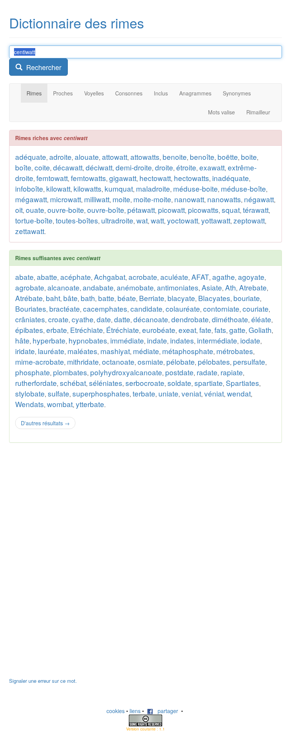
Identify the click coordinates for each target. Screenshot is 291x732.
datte (122, 319)
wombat (60, 404)
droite (164, 167)
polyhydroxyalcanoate (126, 372)
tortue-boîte (34, 220)
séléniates (105, 383)
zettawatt (29, 231)
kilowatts (88, 188)
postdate (179, 372)
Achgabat (109, 277)
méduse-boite (195, 188)
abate (24, 277)
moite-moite (152, 199)
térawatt (256, 209)
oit (19, 209)
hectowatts (191, 178)
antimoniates (178, 287)
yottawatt (215, 220)
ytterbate (90, 404)
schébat (73, 383)
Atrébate (29, 298)
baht (53, 298)
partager (165, 711)
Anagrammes (195, 93)
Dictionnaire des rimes (76, 22)
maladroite (153, 188)
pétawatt (141, 209)
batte (106, 298)
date (104, 319)
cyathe (83, 319)
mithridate (83, 361)
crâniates (30, 319)
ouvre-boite (65, 209)
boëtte (227, 156)
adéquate (30, 156)
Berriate (151, 298)
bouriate (246, 298)
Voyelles (94, 93)
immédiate (127, 340)
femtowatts (88, 178)
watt (157, 220)
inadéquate (230, 178)
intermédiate (217, 340)
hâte (22, 340)
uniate (168, 393)
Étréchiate (122, 330)
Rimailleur (258, 112)
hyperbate (49, 340)
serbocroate (144, 383)
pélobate (180, 361)
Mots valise (221, 112)
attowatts (145, 156)
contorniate (221, 308)
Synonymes (237, 93)
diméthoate (230, 319)
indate (157, 340)
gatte (237, 330)
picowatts (203, 209)
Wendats (29, 404)
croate (58, 319)
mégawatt (31, 199)
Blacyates (214, 298)
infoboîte (29, 188)
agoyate (251, 277)
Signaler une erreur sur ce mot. (43, 680)
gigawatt (122, 178)
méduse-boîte (243, 188)
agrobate (29, 287)
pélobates (214, 361)
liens (135, 711)
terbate (144, 393)
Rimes (34, 93)
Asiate (212, 287)
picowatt (171, 209)
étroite (186, 167)
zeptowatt (249, 220)
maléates (82, 351)
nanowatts (224, 199)
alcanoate (63, 287)
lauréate (51, 351)
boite (249, 156)
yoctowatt (182, 220)
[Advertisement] (66, 563)
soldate (179, 383)
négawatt (259, 199)
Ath (230, 287)
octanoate (118, 361)
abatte (47, 277)
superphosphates (101, 393)
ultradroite (117, 220)
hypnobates (88, 340)
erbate (56, 330)
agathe (223, 277)
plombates (70, 372)
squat (231, 209)
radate (207, 372)
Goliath (260, 330)
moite (121, 199)
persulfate (249, 361)
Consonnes (128, 93)
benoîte (202, 156)
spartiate (208, 383)
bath (88, 298)
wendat (239, 393)
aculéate (174, 277)
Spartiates (242, 383)
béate (126, 298)
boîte (23, 167)
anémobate (135, 287)
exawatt (212, 167)
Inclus (161, 93)
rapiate (232, 372)
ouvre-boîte (105, 209)
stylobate (30, 393)
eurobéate (158, 330)
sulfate (58, 393)
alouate (87, 156)
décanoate (150, 319)
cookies (115, 711)
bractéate (64, 308)
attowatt (114, 156)
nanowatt (189, 199)
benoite (175, 156)
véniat (214, 393)
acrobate (142, 277)
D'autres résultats (45, 423)
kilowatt (58, 188)
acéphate (75, 277)
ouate (35, 209)
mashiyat (115, 351)
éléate (261, 319)
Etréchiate (86, 330)
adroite (60, 156)
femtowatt (52, 178)
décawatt (68, 167)
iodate (250, 340)
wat (142, 220)
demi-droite (134, 167)
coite (42, 167)
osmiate (150, 361)
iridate (25, 351)
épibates (29, 330)
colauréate (183, 308)
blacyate (181, 298)
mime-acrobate (39, 361)
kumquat (119, 188)
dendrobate (190, 319)
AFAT (200, 277)
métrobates (234, 351)
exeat (187, 330)
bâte (70, 298)
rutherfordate (36, 383)
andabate (98, 287)
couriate (255, 308)
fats (220, 330)
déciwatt (99, 167)
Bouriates (30, 308)
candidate (146, 308)
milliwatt (97, 199)
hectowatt (155, 178)
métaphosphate (187, 351)
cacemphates (105, 308)
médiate (146, 351)
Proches (63, 93)
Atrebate (253, 287)
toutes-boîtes (77, 220)
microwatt (65, 199)
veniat (191, 393)
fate (205, 330)
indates (182, 340)
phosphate (32, 372)
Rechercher (41, 67)
